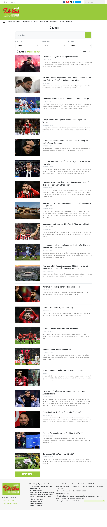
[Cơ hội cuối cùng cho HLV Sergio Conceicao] (27, 63)
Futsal (36, 21)
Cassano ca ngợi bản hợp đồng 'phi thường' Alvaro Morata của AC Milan (66, 225)
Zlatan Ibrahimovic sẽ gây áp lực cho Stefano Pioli (63, 412)
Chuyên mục (46, 42)
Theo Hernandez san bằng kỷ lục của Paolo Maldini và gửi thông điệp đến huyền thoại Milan (66, 183)
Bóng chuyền (44, 21)
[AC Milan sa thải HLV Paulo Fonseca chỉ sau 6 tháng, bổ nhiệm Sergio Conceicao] (27, 147)
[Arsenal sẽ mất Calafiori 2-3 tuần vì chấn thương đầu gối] (27, 105)
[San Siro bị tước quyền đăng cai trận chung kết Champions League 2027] (27, 210)
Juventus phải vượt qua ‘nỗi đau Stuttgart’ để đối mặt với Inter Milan (66, 162)
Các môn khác (54, 21)
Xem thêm (27, 474)
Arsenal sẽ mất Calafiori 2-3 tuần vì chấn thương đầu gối (66, 99)
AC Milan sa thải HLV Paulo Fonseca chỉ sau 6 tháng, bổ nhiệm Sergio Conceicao (65, 141)
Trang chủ (3, 22)
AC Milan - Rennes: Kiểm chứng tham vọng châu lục (63, 370)
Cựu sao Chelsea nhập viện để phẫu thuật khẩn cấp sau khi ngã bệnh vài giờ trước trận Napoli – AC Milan (67, 79)
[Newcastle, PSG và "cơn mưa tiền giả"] (27, 461)
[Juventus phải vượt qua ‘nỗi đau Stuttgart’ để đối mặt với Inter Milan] (27, 168)
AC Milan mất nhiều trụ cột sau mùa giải (59, 308)
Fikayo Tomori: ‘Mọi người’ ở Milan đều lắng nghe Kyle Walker (64, 121)
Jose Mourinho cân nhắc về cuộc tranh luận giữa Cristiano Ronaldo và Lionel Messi (66, 246)
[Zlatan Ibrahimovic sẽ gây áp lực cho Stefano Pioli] (27, 419)
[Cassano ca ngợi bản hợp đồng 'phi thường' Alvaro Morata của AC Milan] (27, 231)
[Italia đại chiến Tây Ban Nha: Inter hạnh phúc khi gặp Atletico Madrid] (27, 398)
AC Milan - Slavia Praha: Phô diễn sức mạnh (60, 329)
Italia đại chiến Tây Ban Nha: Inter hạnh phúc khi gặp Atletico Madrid (64, 392)
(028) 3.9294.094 (9, 500)
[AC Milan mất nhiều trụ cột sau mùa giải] (27, 315)
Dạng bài (71, 42)
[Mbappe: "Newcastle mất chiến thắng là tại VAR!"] (27, 440)
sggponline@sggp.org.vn (11, 503)
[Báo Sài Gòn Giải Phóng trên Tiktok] (71, 2)
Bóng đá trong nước (13, 21)
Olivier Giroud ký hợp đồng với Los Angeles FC (61, 287)
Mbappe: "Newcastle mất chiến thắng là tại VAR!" (63, 433)
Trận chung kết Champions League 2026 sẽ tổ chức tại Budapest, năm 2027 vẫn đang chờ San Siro (65, 267)
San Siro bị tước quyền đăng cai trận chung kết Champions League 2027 (67, 204)
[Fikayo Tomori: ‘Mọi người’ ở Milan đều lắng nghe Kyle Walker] (27, 126)
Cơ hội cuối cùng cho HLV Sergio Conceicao (60, 57)
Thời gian (18, 42)
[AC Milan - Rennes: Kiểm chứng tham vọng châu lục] (27, 377)
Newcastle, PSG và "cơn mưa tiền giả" (58, 454)
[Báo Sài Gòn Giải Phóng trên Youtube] (67, 2)
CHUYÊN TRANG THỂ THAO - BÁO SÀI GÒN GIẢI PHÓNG (11, 12)
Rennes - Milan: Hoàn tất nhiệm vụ (57, 349)
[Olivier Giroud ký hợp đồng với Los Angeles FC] (27, 294)
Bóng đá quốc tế (27, 21)
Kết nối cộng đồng (66, 21)
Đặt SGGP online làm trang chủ (94, 501)
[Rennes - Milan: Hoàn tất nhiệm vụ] (27, 356)
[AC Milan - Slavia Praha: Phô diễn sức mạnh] (27, 335)
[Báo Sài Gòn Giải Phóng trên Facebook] (64, 2)
